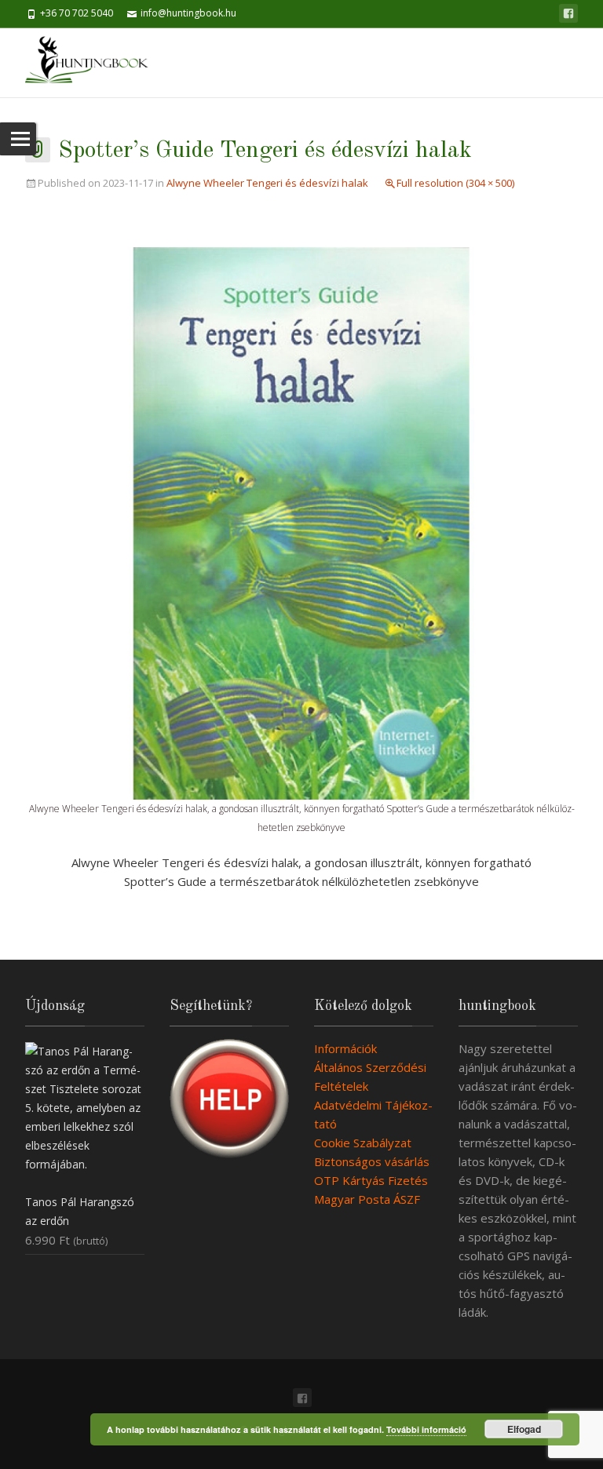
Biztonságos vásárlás (371, 1161)
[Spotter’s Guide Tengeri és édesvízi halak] (301, 522)
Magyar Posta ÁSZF (367, 1199)
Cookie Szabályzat (362, 1142)
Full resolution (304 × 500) (455, 183)
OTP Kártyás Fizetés (371, 1180)
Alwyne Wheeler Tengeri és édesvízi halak (267, 183)
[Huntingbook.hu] (94, 62)
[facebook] (568, 13)
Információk (345, 1048)
